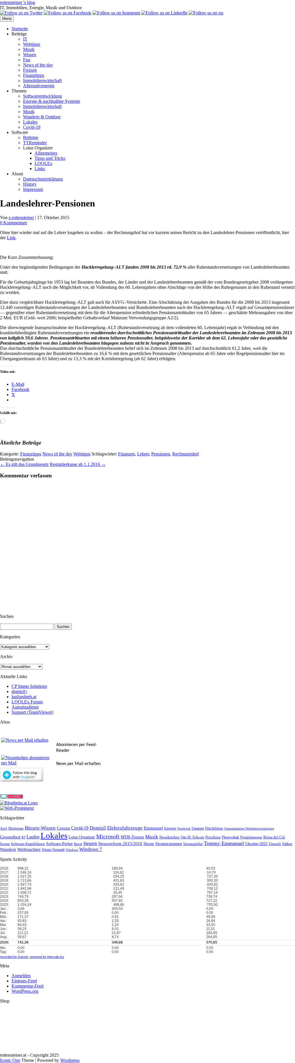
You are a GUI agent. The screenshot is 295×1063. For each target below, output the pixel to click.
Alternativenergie (38, 85)
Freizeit (30, 70)
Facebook (183, 828)
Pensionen (160, 453)
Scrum (5, 844)
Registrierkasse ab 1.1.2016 (78, 464)
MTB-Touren (132, 837)
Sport (78, 844)
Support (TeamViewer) (32, 712)
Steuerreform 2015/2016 (120, 843)
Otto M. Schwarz (192, 837)
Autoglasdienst (25, 707)
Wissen (29, 54)
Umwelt (275, 844)
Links (40, 168)
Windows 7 (90, 849)
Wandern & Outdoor (41, 116)
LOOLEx (43, 163)
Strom (148, 843)
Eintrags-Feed (24, 980)
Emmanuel (153, 828)
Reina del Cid (274, 837)
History (30, 184)
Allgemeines (46, 153)
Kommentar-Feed (28, 986)
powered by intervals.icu (46, 956)
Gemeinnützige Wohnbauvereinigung (249, 828)
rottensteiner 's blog (17, 2)
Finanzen (126, 453)
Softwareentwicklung (42, 96)
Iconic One (10, 1060)
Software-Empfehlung (28, 844)
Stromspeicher (193, 844)
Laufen (33, 836)
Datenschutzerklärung (43, 178)
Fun (26, 59)
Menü (7, 18)
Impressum (33, 189)
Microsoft (108, 837)
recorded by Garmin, (14, 956)
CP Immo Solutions (29, 686)
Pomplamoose (251, 837)
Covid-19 (31, 127)
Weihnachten (29, 849)
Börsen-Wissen (40, 828)
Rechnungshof (185, 453)
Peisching (213, 837)
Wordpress (70, 1060)
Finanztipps (33, 75)
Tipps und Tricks (50, 158)
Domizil (98, 828)
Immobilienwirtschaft (42, 80)
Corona (63, 828)
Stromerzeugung (168, 844)
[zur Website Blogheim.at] (19, 802)
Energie (170, 828)
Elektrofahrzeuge (125, 828)
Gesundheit (10, 837)
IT (25, 39)
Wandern (8, 849)
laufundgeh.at (24, 696)
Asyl (3, 828)
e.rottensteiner (21, 217)
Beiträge (30, 137)
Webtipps (31, 44)
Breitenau (16, 828)
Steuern (90, 843)
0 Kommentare (13, 222)
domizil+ (20, 691)
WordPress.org (25, 991)
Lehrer (143, 453)
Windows (72, 849)
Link (11, 237)
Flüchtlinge (214, 828)
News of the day (38, 64)
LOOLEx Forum (27, 701)
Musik (29, 49)
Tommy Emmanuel (224, 843)
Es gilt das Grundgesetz (24, 464)
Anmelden (21, 975)
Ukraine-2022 (256, 844)
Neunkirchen (169, 837)
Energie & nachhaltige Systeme (51, 101)
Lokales (30, 121)
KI (23, 837)
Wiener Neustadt (53, 850)
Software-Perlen (59, 844)
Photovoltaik (230, 837)
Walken (287, 844)
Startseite (20, 28)
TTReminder (35, 142)
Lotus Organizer (82, 837)
